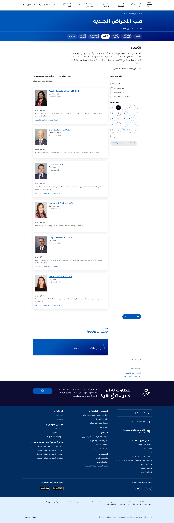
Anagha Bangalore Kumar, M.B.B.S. (64, 91)
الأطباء (105, 36)
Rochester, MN (119, 89)
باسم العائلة (115, 102)
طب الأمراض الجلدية (117, 22)
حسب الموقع (115, 84)
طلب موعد (135, 28)
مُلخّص (137, 36)
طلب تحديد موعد (132, 317)
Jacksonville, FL (119, 93)
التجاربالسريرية (83, 36)
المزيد (73, 36)
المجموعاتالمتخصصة (94, 36)
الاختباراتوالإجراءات (127, 36)
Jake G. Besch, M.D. (57, 165)
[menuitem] (137, 36)
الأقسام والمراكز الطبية (132, 14)
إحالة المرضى (122, 28)
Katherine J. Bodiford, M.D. (61, 203)
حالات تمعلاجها (116, 36)
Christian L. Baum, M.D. (59, 130)
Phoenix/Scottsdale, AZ (122, 97)
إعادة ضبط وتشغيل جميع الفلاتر (124, 143)
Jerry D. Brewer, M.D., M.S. (61, 238)
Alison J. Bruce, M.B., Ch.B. (60, 277)
